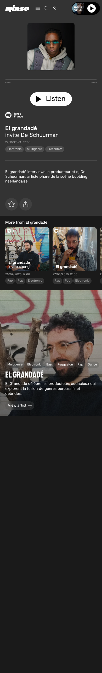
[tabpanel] (51, 80)
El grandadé (21, 128)
